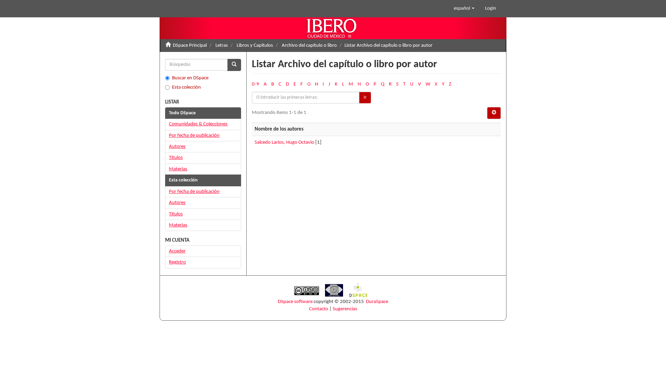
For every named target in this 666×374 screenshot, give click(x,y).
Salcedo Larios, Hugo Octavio (284, 142)
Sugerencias (345, 309)
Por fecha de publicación (194, 135)
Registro (177, 262)
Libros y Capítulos (255, 45)
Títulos (176, 157)
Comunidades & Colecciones (198, 124)
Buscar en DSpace (190, 78)
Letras (221, 45)
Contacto (318, 309)
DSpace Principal (190, 45)
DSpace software (295, 301)
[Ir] (234, 65)
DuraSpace (377, 301)
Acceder (177, 251)
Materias (178, 169)
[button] (464, 8)
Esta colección (186, 87)
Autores (177, 146)
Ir (365, 97)
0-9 (255, 84)
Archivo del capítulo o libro (309, 45)
